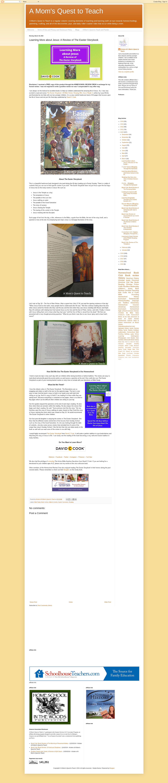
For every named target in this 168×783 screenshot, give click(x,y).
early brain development (132, 357)
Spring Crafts (122, 349)
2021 (122, 129)
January (124, 250)
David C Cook (71, 97)
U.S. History (126, 351)
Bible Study (37, 502)
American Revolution (124, 347)
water (119, 359)
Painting (120, 334)
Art (125, 319)
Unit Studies (131, 338)
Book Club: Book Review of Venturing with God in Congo (130, 209)
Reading (71, 502)
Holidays (136, 330)
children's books (53, 502)
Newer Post (33, 602)
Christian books (124, 280)
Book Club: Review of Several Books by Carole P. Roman (130, 215)
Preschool (135, 280)
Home (71, 602)
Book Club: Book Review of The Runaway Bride (130, 188)
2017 (122, 259)
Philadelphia (135, 355)
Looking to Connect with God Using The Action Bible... (129, 193)
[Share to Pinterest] (76, 499)
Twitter (66, 457)
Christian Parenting (132, 290)
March (124, 158)
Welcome (30, 30)
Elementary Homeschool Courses (128, 304)
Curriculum (136, 347)
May (123, 153)
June (123, 150)
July (123, 148)
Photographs (122, 338)
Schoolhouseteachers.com (126, 326)
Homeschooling (123, 301)
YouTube (89, 457)
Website (52, 457)
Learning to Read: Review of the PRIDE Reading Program (130, 238)
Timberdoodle (134, 299)
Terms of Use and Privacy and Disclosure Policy (54, 30)
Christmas (122, 307)
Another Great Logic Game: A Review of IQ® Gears (46, 751)
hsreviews (65, 502)
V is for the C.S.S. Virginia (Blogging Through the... (130, 232)
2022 (122, 127)
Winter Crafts (129, 345)
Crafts (120, 286)
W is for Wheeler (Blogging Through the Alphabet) (130, 204)
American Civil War (125, 282)
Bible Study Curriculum (125, 353)
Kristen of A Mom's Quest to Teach (130, 50)
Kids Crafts (122, 292)
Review (136, 328)
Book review (44, 502)
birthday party (129, 334)
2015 (122, 264)
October (124, 140)
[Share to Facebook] (73, 499)
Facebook (59, 457)
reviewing (51, 461)
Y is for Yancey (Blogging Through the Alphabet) (129, 167)
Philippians (121, 357)
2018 (122, 256)
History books (129, 328)
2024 (122, 121)
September (125, 142)
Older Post (107, 602)
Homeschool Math (133, 332)
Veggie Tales (131, 349)
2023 (122, 124)
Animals (136, 311)
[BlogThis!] (69, 499)
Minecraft (127, 340)
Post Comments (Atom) (45, 605)
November (125, 137)
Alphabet (121, 328)
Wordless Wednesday (131, 286)
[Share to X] (71, 499)
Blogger (111, 768)
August (124, 145)
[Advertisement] (70, 582)
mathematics (122, 332)
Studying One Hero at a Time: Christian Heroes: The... (130, 178)
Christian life (123, 313)
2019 (122, 253)
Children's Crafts (124, 315)
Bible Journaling (128, 294)
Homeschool (124, 273)
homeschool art (129, 322)
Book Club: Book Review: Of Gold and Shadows (46, 747)
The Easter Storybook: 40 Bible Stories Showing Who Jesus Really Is (70, 93)
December (125, 134)
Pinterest (81, 457)
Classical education (125, 343)
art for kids (126, 317)
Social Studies (128, 330)
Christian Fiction (132, 284)
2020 (122, 132)
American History (132, 278)
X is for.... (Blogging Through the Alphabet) (129, 184)
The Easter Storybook (54, 433)
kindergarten (135, 336)
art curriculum (135, 351)
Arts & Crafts (133, 292)
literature (136, 345)
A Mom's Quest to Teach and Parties (96, 30)
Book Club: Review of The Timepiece (130, 243)
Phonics (128, 355)
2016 (122, 261)
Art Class (136, 341)
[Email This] (67, 499)
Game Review (133, 319)
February (125, 247)
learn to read (129, 341)
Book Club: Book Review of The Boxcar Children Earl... (130, 221)
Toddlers (126, 303)
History (121, 278)
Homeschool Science (125, 320)
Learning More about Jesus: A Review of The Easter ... (130, 162)
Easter (60, 502)
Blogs (77, 30)
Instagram (73, 457)
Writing (120, 330)
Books (136, 282)
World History (134, 340)
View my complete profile (126, 72)
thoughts (66, 470)
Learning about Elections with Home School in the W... (130, 172)
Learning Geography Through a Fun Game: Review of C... (129, 199)
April (123, 156)
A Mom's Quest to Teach (66, 11)
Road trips (121, 341)
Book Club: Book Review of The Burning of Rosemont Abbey (49, 743)
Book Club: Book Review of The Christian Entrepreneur (130, 227)
